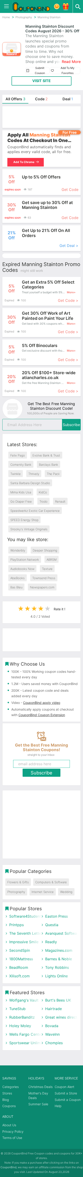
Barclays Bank (48, 464)
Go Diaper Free (21, 501)
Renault (60, 501)
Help (58, 1106)
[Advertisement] (41, 117)
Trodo (43, 501)
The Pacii (53, 474)
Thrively (33, 474)
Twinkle (15, 474)
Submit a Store (66, 1093)
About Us (9, 1125)
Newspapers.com (42, 587)
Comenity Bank (20, 464)
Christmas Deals (40, 1087)
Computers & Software (51, 882)
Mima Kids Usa (20, 492)
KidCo (43, 492)
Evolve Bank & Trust (46, 455)
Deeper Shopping (45, 550)
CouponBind (8, 1167)
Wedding (66, 892)
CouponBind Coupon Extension (41, 715)
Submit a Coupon (68, 1100)
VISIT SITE (41, 80)
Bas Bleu (16, 587)
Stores (7, 1093)
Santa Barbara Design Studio (30, 483)
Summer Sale (38, 1104)
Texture (47, 569)
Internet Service (43, 892)
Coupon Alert (64, 1087)
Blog (5, 1100)
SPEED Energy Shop (24, 520)
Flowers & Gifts (18, 882)
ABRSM (51, 559)
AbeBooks (17, 578)
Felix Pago (17, 455)
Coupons (9, 1106)
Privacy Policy (13, 1131)
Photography (16, 892)
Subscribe (71, 424)
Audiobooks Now (22, 569)
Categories (10, 1087)
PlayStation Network (24, 559)
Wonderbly (17, 550)
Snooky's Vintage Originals (28, 529)
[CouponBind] (35, 6)
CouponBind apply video (41, 703)
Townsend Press (43, 578)
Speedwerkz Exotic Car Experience (35, 511)
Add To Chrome (23, 162)
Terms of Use (12, 1138)
